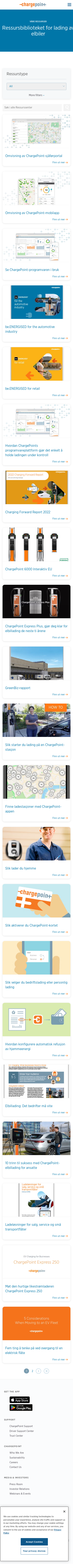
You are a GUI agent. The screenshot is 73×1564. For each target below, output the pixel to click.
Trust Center (16, 1435)
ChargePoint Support (21, 1426)
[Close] (64, 1511)
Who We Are (17, 1452)
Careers (14, 1462)
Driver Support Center (22, 1431)
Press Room (16, 1484)
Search (66, 107)
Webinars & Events (20, 1493)
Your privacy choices (34, 1551)
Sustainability (17, 1457)
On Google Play (21, 1407)
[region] (34, 1533)
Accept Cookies (34, 1541)
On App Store (20, 1399)
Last (46, 1371)
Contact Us (16, 1467)
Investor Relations (20, 1488)
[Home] (33, 4)
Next (38, 1371)
